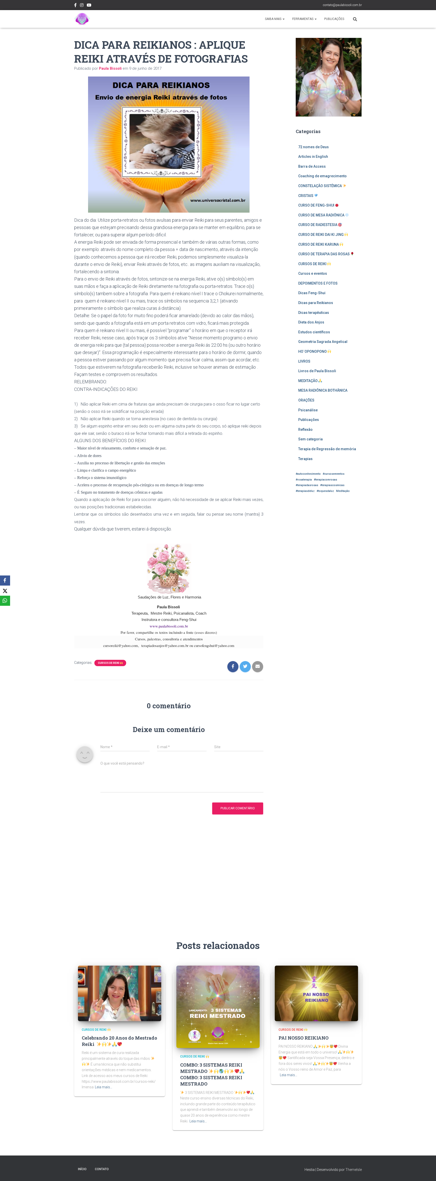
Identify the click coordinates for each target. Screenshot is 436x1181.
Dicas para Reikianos (315, 303)
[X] (5, 591)
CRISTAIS (306, 196)
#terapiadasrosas (307, 485)
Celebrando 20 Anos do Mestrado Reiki (119, 1041)
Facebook (75, 6)
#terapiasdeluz (305, 491)
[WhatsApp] (5, 601)
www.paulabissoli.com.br (169, 626)
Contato (102, 1169)
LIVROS (304, 361)
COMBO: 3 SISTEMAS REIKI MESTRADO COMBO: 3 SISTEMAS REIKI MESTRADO (211, 1074)
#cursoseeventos (333, 473)
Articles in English (313, 157)
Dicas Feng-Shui (311, 293)
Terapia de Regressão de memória (327, 449)
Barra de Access (312, 166)
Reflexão (305, 430)
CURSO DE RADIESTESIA (318, 225)
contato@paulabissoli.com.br (342, 5)
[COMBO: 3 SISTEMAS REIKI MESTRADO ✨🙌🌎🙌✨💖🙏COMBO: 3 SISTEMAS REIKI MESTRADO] (218, 1006)
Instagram (82, 6)
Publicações (334, 19)
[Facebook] (5, 580)
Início (82, 1169)
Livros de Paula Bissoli (317, 371)
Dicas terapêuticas (313, 313)
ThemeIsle (353, 1170)
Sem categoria (310, 439)
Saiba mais (273, 19)
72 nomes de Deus (313, 147)
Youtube (89, 6)
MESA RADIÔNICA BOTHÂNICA (322, 390)
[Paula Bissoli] (82, 19)
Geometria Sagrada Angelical (322, 342)
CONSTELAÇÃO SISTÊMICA (320, 186)
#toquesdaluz (325, 491)
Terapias (305, 459)
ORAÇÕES (306, 400)
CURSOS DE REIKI (109, 663)
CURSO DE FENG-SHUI (316, 205)
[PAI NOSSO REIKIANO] (316, 993)
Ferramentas (303, 19)
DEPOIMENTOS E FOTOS (318, 283)
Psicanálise (308, 410)
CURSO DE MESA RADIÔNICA (321, 215)
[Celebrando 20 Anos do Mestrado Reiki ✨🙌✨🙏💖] (119, 993)
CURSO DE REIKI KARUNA (319, 244)
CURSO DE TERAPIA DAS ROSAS (324, 254)
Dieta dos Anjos (311, 322)
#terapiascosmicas (332, 485)
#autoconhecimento (308, 473)
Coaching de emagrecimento (322, 176)
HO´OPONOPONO (313, 351)
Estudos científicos (314, 332)
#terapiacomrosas (325, 479)
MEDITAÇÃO (308, 381)
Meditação (343, 491)
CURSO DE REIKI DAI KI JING (321, 235)
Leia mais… (103, 1087)
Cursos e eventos (312, 273)
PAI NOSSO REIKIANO (304, 1038)
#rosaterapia (304, 479)
